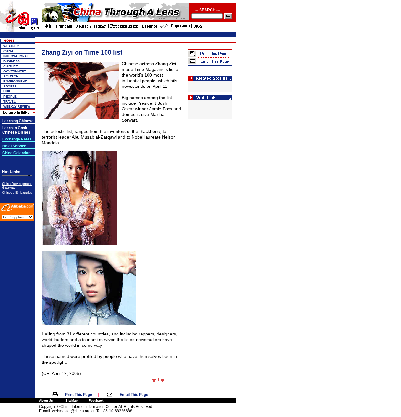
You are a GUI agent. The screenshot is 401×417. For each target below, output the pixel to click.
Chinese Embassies (17, 192)
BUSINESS (11, 61)
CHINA (8, 51)
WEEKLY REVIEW (16, 106)
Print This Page (78, 395)
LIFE (6, 91)
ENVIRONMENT (15, 81)
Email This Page (134, 395)
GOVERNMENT (14, 71)
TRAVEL (9, 101)
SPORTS (10, 86)
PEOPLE (10, 96)
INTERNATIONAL (16, 56)
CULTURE (10, 66)
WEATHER (11, 46)
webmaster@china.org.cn (74, 411)
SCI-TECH (10, 76)
